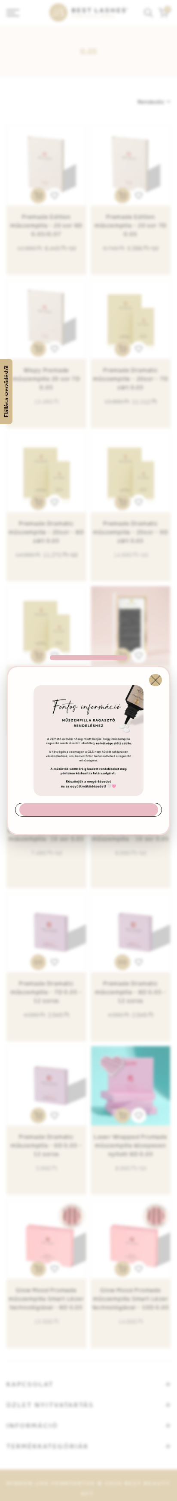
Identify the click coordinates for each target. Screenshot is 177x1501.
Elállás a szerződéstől (6, 391)
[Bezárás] (155, 680)
